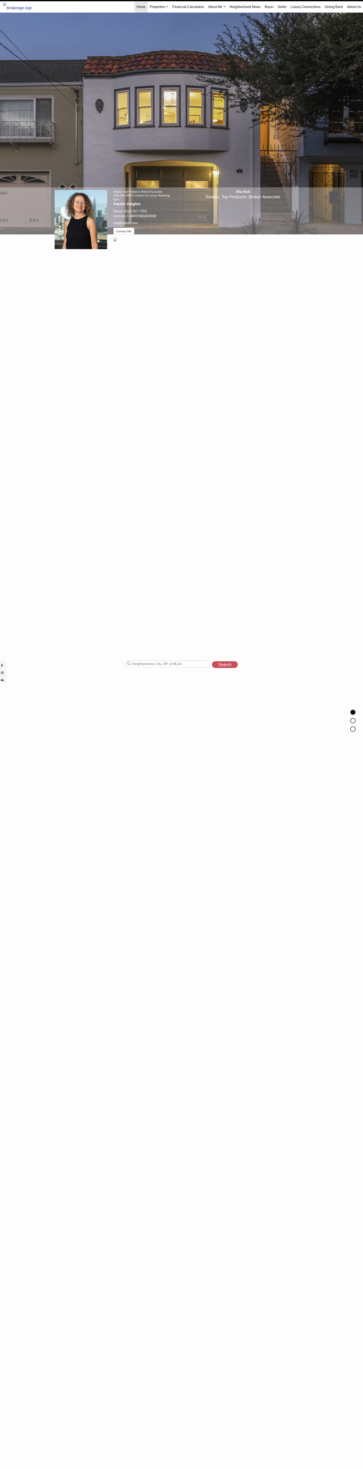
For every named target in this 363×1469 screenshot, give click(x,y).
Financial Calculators (188, 7)
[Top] (353, 712)
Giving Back (334, 7)
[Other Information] (353, 729)
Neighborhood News (245, 7)
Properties (160, 9)
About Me (217, 9)
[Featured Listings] (353, 720)
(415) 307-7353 (135, 211)
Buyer (269, 7)
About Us (354, 7)
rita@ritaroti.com (125, 223)
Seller (282, 7)
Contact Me (124, 231)
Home (141, 7)
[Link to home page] (19, 7)
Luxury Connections (306, 7)
